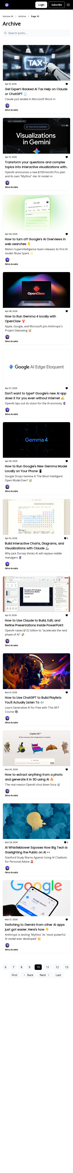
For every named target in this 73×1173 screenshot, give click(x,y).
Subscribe (56, 4)
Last (58, 975)
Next (43, 975)
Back (30, 975)
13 (66, 967)
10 (38, 967)
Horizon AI (8, 16)
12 (57, 967)
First (14, 975)
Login (41, 4)
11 (47, 967)
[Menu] (68, 4)
